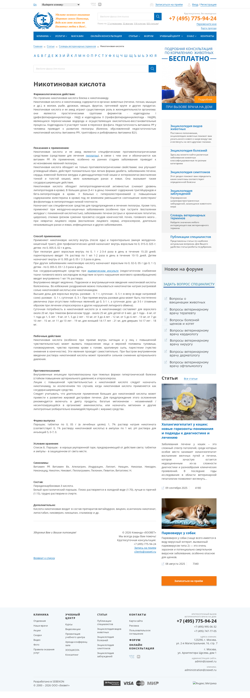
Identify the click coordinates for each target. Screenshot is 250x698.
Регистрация (208, 4)
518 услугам (139, 23)
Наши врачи (40, 625)
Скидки (37, 635)
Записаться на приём (169, 4)
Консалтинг (72, 654)
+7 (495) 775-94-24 (193, 18)
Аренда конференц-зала (76, 643)
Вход (195, 4)
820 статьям (152, 23)
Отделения (39, 620)
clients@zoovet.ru (145, 551)
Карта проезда (209, 28)
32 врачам (128, 23)
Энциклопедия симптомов (190, 172)
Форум (148, 36)
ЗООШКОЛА (72, 650)
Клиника (43, 36)
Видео (36, 639)
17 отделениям (114, 23)
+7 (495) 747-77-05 (205, 631)
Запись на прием (145, 548)
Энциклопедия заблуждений (181, 192)
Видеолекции (73, 629)
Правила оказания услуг (43, 651)
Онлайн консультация (106, 36)
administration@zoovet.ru (201, 670)
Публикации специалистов (190, 236)
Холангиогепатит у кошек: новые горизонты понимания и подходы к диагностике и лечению (187, 431)
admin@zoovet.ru (206, 661)
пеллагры (92, 155)
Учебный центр (170, 36)
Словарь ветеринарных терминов (187, 217)
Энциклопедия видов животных (186, 127)
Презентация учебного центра (75, 635)
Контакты (207, 36)
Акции (37, 630)
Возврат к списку (44, 558)
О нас (190, 36)
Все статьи (190, 378)
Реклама (134, 625)
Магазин (77, 36)
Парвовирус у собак (179, 533)
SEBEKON (58, 681)
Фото (36, 644)
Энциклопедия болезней (188, 150)
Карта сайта (136, 620)
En (35, 4)
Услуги (60, 36)
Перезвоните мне (207, 24)
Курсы (68, 624)
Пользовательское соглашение (139, 632)
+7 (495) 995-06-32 (205, 626)
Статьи (133, 36)
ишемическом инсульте (103, 270)
